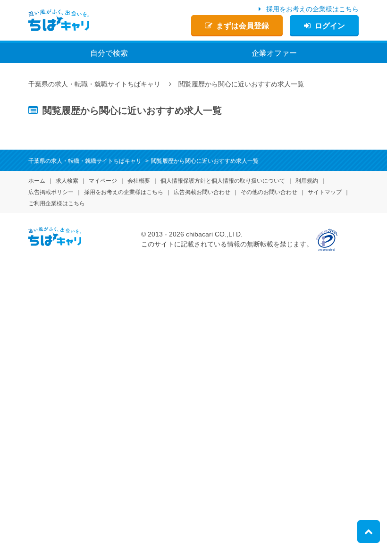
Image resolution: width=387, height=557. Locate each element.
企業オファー (274, 53)
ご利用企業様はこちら (56, 203)
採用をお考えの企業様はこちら (312, 9)
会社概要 (138, 180)
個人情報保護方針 (222, 180)
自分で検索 (109, 53)
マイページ (103, 180)
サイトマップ (325, 192)
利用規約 (306, 180)
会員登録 (242, 26)
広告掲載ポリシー (51, 192)
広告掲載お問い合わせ (202, 192)
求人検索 (67, 180)
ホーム (36, 180)
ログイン (330, 26)
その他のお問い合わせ (269, 192)
